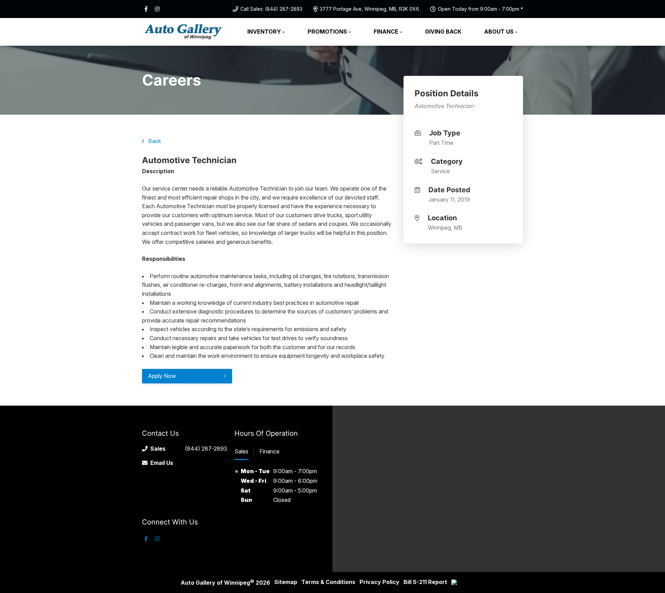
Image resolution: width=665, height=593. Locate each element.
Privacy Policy (379, 581)
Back (154, 141)
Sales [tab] (241, 451)
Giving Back (443, 31)
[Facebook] (146, 9)
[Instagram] (157, 9)
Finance (386, 31)
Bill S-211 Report (425, 581)
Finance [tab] (269, 451)
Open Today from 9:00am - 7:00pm (478, 9)
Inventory (264, 31)
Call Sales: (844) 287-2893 (271, 9)
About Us (499, 31)
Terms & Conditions (328, 581)
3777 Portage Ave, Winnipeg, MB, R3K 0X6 (369, 9)
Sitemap (285, 581)
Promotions (327, 31)
